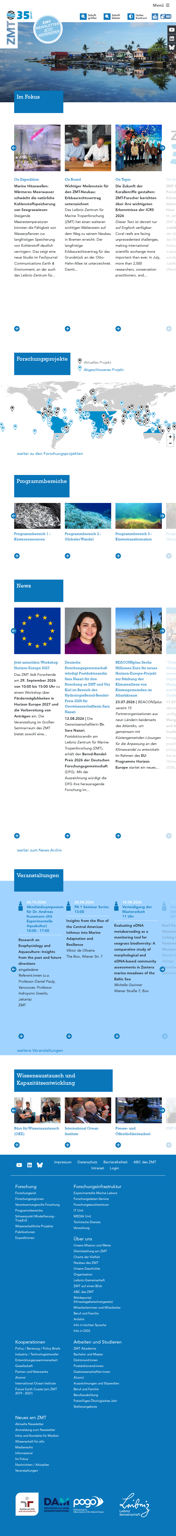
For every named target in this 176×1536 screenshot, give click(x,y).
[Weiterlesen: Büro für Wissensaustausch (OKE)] (37, 1110)
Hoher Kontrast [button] (141, 16)
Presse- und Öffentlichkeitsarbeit (132, 1131)
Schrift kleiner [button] (116, 16)
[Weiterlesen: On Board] (88, 148)
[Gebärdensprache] (166, 16)
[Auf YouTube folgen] (19, 1165)
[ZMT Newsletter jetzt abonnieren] (48, 28)
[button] (4, 58)
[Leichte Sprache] (155, 16)
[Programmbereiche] (88, 498)
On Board (73, 179)
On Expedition (26, 179)
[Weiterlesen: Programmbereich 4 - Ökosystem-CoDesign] (169, 556)
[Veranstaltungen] (88, 892)
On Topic (123, 179)
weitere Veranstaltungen (40, 1050)
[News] (88, 602)
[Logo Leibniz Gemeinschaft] (135, 1505)
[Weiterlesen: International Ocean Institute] (88, 1110)
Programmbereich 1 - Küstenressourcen (32, 536)
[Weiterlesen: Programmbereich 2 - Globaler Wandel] (88, 516)
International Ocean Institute (81, 1131)
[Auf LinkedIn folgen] (29, 1165)
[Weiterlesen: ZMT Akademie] (169, 1146)
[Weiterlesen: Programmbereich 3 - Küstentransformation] (138, 516)
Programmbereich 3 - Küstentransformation (133, 536)
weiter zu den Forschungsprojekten (50, 453)
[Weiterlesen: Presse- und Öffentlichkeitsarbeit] (138, 1110)
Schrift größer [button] (92, 16)
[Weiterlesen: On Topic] (138, 148)
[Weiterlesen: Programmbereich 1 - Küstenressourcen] (37, 516)
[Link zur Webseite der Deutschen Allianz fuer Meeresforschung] (56, 1505)
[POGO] (88, 1504)
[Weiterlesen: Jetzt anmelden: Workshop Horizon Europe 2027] (37, 631)
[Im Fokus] (88, 113)
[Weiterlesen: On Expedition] (37, 148)
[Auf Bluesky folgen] (40, 1165)
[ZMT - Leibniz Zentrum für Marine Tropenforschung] (16, 12)
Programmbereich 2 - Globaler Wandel (83, 536)
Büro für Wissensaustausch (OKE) (36, 1131)
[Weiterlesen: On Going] (169, 329)
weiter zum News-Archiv (39, 850)
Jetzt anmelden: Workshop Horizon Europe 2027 (36, 665)
